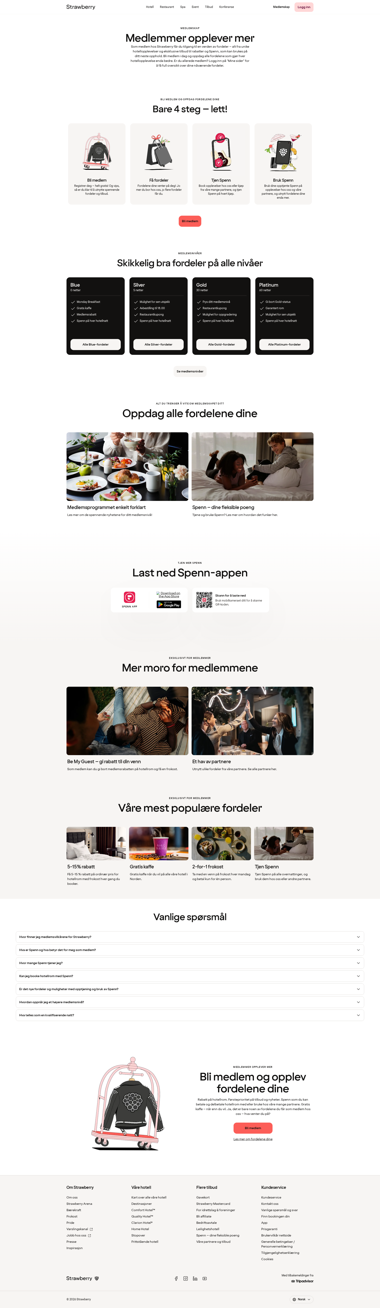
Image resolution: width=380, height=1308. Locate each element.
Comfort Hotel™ (143, 1210)
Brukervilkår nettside (276, 1235)
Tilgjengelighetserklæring (280, 1253)
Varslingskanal (77, 1229)
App (264, 1223)
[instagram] (185, 1278)
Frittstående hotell (144, 1242)
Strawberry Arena (79, 1204)
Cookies (267, 1259)
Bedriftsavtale (206, 1223)
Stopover (138, 1235)
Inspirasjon (74, 1248)
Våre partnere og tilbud (213, 1242)
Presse (71, 1242)
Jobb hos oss (76, 1235)
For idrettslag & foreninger (215, 1210)
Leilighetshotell (207, 1229)
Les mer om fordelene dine (253, 1139)
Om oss (72, 1197)
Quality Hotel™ (142, 1216)
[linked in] (195, 1278)
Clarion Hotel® (142, 1223)
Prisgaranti (269, 1229)
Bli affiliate (203, 1216)
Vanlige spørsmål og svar (279, 1210)
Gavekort (203, 1197)
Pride (70, 1223)
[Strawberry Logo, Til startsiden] (80, 7)
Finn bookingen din (275, 1216)
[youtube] (204, 1278)
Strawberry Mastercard (213, 1204)
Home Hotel (140, 1229)
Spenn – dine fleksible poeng (217, 1235)
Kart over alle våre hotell (148, 1197)
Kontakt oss (269, 1204)
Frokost (71, 1216)
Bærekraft (73, 1210)
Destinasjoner (141, 1204)
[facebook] (176, 1278)
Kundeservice (271, 1197)
